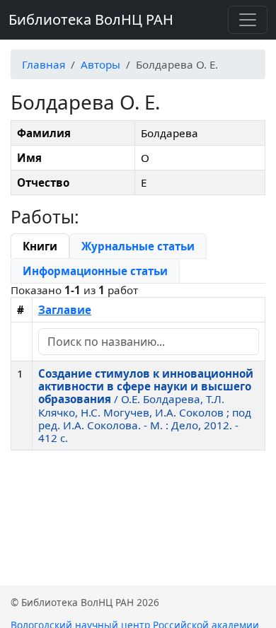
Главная (43, 64)
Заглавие (64, 310)
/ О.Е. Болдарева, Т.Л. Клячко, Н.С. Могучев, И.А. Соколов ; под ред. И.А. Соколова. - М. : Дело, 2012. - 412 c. (145, 405)
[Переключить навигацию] (248, 20)
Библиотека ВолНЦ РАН (90, 19)
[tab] (40, 246)
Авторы (100, 64)
